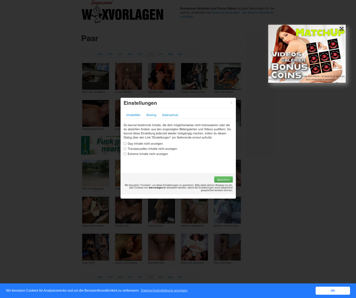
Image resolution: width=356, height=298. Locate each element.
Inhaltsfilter (133, 115)
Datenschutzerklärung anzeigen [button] (164, 290)
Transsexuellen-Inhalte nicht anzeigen (152, 149)
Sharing (151, 115)
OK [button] (333, 290)
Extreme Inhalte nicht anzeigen (148, 154)
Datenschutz (170, 115)
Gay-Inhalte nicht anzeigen (145, 143)
